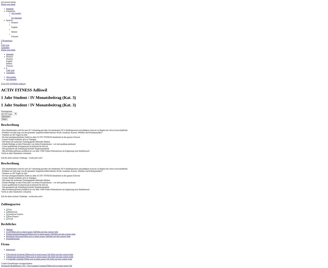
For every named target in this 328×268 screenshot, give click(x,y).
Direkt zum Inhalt (8, 4)
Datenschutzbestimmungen (40, 234)
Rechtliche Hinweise (38, 236)
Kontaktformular (13, 239)
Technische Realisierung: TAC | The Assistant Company (36, 266)
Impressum (10, 250)
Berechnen (6, 116)
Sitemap (9, 229)
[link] (169, 23)
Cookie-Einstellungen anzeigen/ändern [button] (16, 263)
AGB (32, 232)
